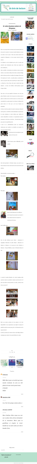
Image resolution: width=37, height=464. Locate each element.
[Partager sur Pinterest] (13, 352)
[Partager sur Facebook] (9, 352)
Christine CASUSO (7, 410)
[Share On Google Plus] (14, 352)
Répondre (22, 406)
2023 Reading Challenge (29, 36)
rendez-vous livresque (12, 23)
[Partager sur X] (11, 352)
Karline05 (29, 37)
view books (33, 40)
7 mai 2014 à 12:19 (4, 400)
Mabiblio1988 (6, 397)
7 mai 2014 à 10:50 (4, 377)
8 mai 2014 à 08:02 (4, 412)
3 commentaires (13, 30)
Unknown (5, 374)
